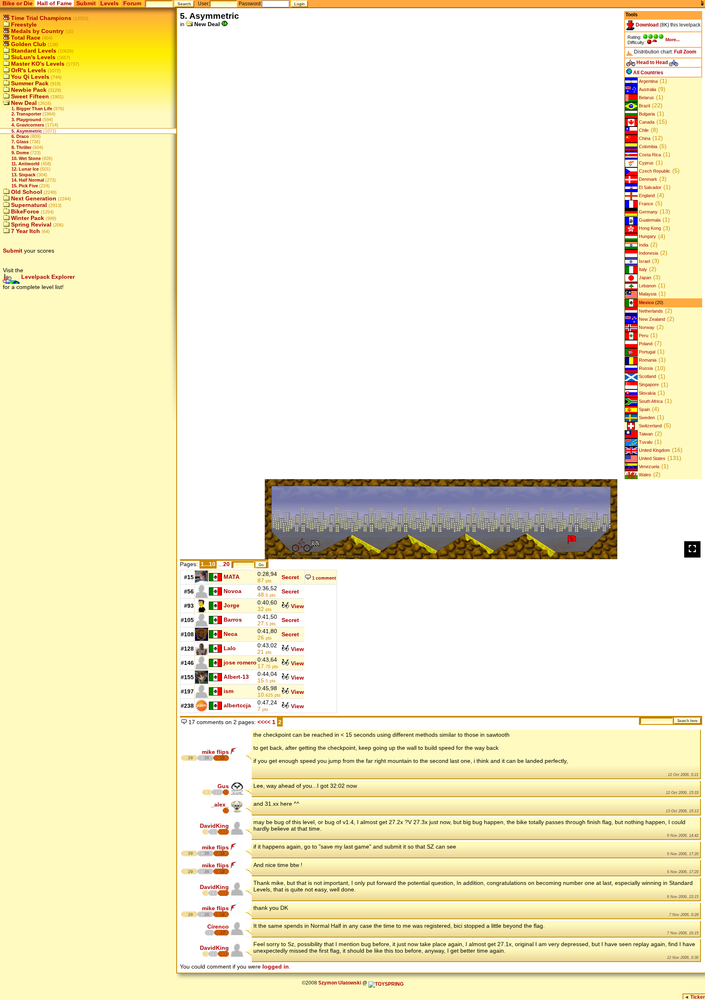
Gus (223, 786)
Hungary (647, 236)
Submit (86, 3)
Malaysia (647, 293)
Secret (290, 577)
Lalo (230, 648)
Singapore (648, 384)
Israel (644, 261)
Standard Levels (32, 50)
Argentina (648, 81)
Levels (109, 3)
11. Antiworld (25, 163)
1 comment (323, 578)
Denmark (647, 179)
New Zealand (651, 319)
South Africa (650, 401)
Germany (648, 211)
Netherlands (650, 311)
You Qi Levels (29, 76)
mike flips (215, 752)
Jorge (231, 605)
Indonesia (648, 253)
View (296, 606)
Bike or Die (17, 3)
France (645, 203)
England (646, 195)
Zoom (689, 52)
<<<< (263, 722)
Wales (644, 474)
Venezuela (648, 466)
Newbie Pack (28, 90)
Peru (643, 335)
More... (672, 39)
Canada (646, 122)
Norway (646, 327)
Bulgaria (646, 113)
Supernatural (28, 205)
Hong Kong (649, 228)
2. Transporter (26, 113)
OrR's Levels (27, 70)
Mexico (646, 302)
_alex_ (220, 804)
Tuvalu (645, 442)
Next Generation (32, 198)
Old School (25, 192)
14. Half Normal (27, 180)
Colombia (647, 146)
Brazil (644, 105)
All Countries (647, 73)
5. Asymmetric (26, 131)
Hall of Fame (54, 3)
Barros (233, 619)
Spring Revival (30, 224)
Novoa (233, 591)
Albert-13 (236, 676)
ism (228, 691)
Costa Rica (649, 154)
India (643, 244)
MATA (231, 576)
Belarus (646, 97)
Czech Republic (654, 171)
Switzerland (650, 425)
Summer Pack (29, 83)
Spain (644, 409)
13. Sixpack (23, 174)
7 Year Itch (24, 231)
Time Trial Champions (40, 18)
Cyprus (646, 162)
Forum (132, 3)
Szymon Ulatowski (339, 983)
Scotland (647, 376)
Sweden (646, 417)
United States (651, 458)
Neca (230, 634)
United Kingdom (654, 450)
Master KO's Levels (36, 63)
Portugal (646, 351)
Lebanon (647, 285)
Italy (642, 269)
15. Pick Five (24, 185)
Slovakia (647, 393)
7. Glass (20, 141)
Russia (645, 368)
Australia (647, 89)
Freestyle (23, 24)
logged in (275, 966)
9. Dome (20, 152)
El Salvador (649, 187)
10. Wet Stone (26, 158)
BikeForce (24, 211)
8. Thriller (21, 147)
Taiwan (645, 433)
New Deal (23, 103)
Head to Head (652, 62)
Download (646, 25)
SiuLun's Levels (32, 57)
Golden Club (27, 44)
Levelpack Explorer (47, 276)
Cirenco (218, 926)
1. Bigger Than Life (31, 108)
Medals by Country (36, 31)
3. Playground (26, 119)
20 (226, 564)
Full (678, 52)
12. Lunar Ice (25, 169)
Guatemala (649, 220)
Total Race (24, 37)
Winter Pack (26, 218)
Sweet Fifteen (29, 96)
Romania (647, 360)
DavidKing (214, 825)
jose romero (240, 662)
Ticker (694, 997)
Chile (643, 130)
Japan (644, 277)
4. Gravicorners (27, 124)
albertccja (237, 705)
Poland (645, 343)
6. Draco (20, 136)
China (644, 138)
